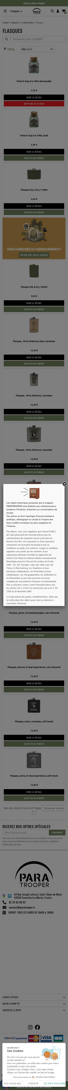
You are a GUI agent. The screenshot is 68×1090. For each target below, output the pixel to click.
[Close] (64, 484)
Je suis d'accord (55, 1083)
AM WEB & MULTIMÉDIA (45, 1077)
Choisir (33, 1083)
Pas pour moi (12, 1084)
